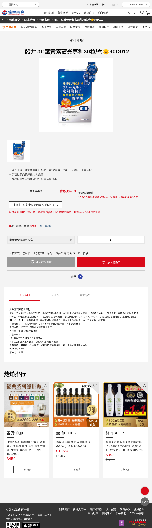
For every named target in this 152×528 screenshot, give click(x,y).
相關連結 (107, 513)
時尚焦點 (103, 12)
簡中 (115, 4)
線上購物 (89, 12)
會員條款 (139, 509)
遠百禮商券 (96, 509)
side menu (145, 491)
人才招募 (111, 509)
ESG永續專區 (91, 4)
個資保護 (125, 509)
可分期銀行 (46, 226)
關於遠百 (64, 509)
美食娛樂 (63, 12)
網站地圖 (93, 513)
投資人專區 (79, 509)
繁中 (105, 4)
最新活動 (49, 12)
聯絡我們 (121, 513)
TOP (145, 501)
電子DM (76, 12)
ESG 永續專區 (138, 513)
